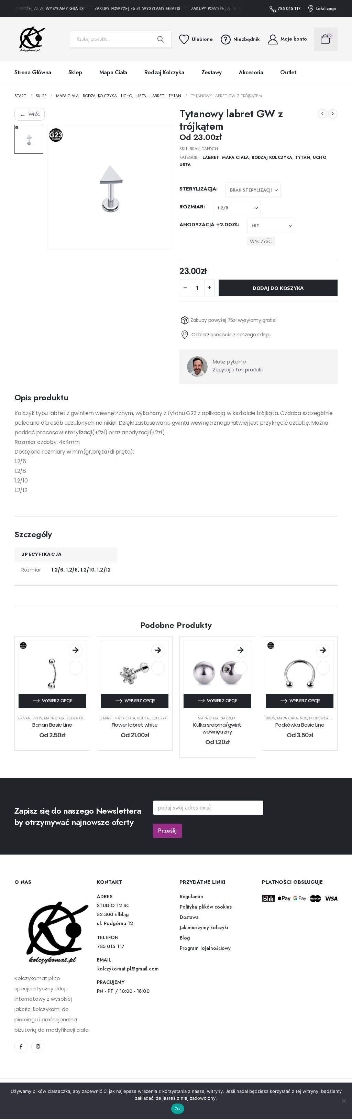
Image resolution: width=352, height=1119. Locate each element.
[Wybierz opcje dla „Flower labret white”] (158, 651)
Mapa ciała (113, 72)
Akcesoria (251, 72)
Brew (37, 718)
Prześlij (167, 830)
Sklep (75, 72)
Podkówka (318, 718)
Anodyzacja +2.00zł (208, 224)
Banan (24, 718)
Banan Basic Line (52, 724)
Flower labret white (135, 724)
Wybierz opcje (57, 700)
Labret (210, 157)
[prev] (322, 114)
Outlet (288, 72)
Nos (303, 718)
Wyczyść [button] (261, 241)
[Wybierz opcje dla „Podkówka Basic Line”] (323, 651)
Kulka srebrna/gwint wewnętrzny (217, 728)
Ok (178, 1108)
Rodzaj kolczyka (164, 72)
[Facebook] (21, 1046)
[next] (333, 114)
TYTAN (302, 157)
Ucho (319, 157)
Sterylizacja (197, 189)
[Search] (161, 39)
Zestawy (211, 72)
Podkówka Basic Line (299, 724)
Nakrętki (228, 718)
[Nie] (343, 1100)
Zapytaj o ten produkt (238, 369)
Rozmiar (191, 206)
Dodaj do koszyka (278, 287)
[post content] (52, 674)
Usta (185, 165)
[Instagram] (37, 1046)
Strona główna (32, 72)
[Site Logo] (29, 39)
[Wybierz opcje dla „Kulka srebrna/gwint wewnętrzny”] (241, 651)
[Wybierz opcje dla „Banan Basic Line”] (75, 651)
